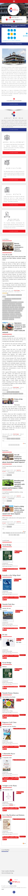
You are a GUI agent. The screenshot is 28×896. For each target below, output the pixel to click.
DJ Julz (4, 635)
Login (2, 889)
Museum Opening (19, 310)
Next (15, 534)
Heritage (9, 305)
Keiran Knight (17, 317)
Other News (15, 393)
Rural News (9, 500)
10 (9, 534)
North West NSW (12, 303)
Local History (14, 305)
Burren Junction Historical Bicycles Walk (10, 302)
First (4, 532)
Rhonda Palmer (5, 317)
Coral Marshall (5, 319)
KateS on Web (13, 886)
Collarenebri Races (8, 754)
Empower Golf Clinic (9, 722)
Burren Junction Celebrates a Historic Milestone (18, 247)
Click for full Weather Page (7, 873)
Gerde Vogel (12, 314)
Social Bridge (6, 545)
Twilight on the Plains (9, 786)
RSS (25, 443)
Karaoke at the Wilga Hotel (11, 575)
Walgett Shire (20, 302)
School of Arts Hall (6, 314)
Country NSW (18, 303)
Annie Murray (11, 317)
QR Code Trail (17, 312)
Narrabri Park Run (8, 604)
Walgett (4, 296)
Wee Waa (17, 391)
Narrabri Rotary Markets (10, 693)
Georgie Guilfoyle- (6, 315)
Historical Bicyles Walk (7, 300)
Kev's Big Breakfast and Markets (13, 815)
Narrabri (12, 391)
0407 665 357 (15, 17)
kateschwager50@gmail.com (15, 19)
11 (11, 534)
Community (12, 307)
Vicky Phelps (11, 319)
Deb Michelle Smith (13, 315)
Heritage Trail (11, 312)
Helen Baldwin (21, 307)
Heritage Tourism (6, 307)
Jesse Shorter (18, 314)
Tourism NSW (5, 312)
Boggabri (8, 391)
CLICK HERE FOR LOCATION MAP (14, 100)
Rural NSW (5, 305)
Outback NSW (5, 303)
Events (11, 568)
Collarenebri (15, 778)
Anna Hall (20, 315)
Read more (23, 568)
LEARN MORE (14, 104)
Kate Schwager (17, 290)
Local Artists (5, 310)
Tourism (16, 307)
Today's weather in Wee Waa (7, 871)
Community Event (11, 310)
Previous (8, 532)
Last (18, 534)
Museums (19, 305)
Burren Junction (8, 298)
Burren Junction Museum (16, 298)
